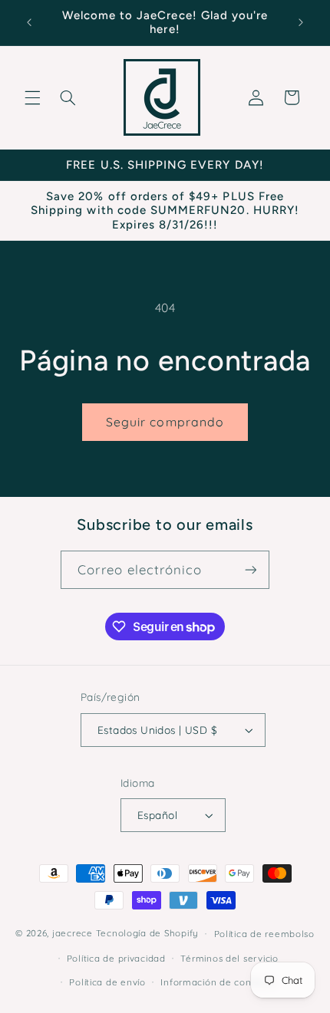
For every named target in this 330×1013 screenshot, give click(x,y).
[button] (32, 97)
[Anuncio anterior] (29, 22)
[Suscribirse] (250, 569)
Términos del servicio (229, 958)
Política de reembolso (264, 933)
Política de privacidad (116, 958)
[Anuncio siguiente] (301, 22)
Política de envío (107, 982)
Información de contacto (218, 982)
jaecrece (72, 933)
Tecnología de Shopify (147, 933)
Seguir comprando (165, 421)
